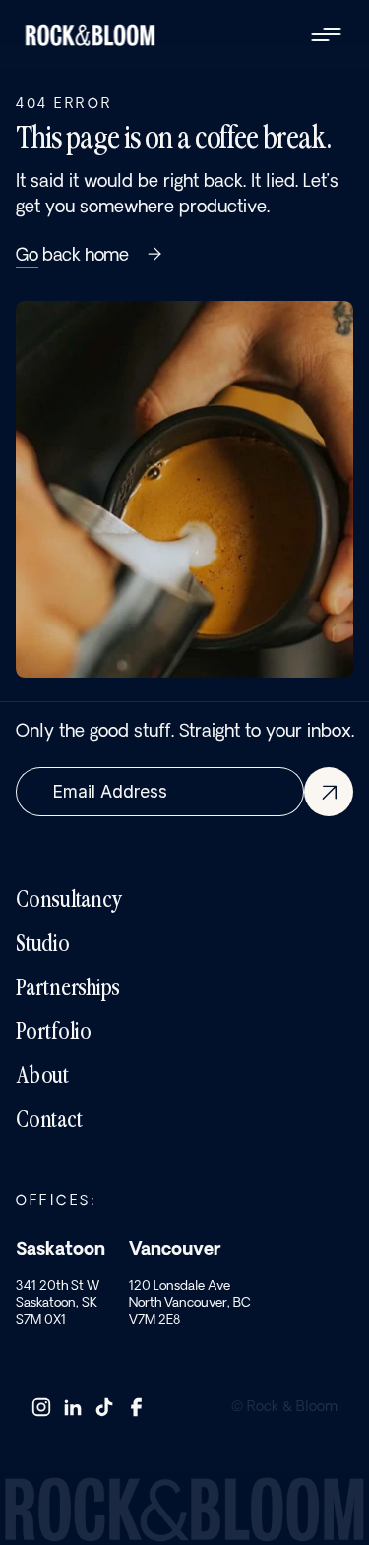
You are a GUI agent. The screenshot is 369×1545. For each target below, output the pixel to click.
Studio (43, 945)
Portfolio (54, 1032)
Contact (49, 1121)
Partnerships (68, 988)
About (42, 1077)
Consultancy (68, 901)
